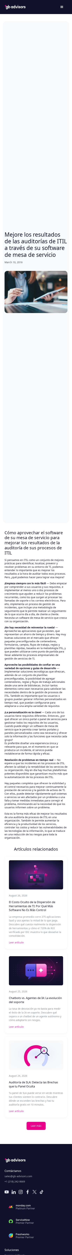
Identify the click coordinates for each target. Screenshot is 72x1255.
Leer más (36, 1125)
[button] (61, 7)
